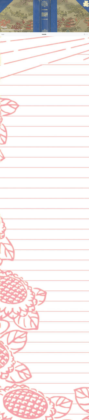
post (60, 234)
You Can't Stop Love (30, 156)
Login (2, 34)
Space (3, 70)
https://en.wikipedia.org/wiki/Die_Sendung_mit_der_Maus (41, 251)
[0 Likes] (25, 70)
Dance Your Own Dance (32, 285)
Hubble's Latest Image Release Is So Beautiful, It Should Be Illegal (43, 214)
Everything (5, 65)
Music (3, 68)
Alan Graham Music (35, 154)
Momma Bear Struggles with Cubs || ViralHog (38, 44)
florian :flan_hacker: (41, 234)
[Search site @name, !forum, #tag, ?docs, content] (84, 34)
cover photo (38, 346)
